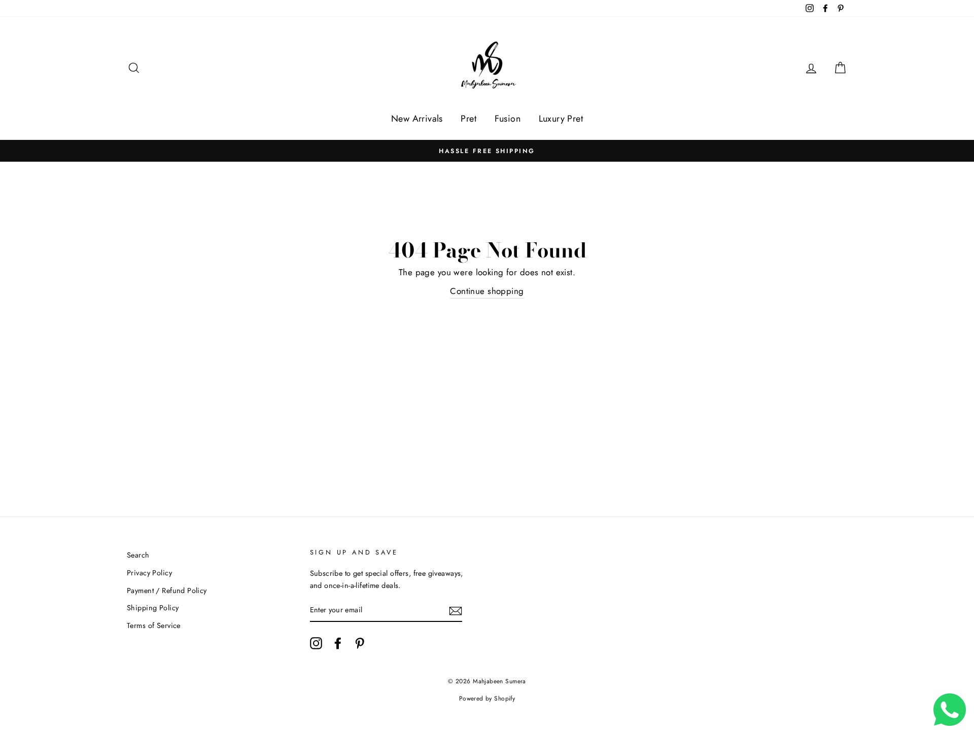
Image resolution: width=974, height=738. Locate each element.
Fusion (508, 118)
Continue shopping (487, 291)
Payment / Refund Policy (167, 590)
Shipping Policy (153, 608)
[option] (487, 151)
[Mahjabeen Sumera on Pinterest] (360, 643)
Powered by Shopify (487, 698)
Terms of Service (154, 625)
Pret (468, 118)
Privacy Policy (149, 573)
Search (138, 555)
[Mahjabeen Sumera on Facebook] (338, 643)
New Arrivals (417, 118)
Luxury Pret (561, 118)
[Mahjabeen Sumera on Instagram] (316, 643)
